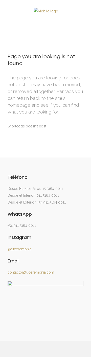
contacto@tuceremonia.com (31, 272)
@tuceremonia (19, 249)
